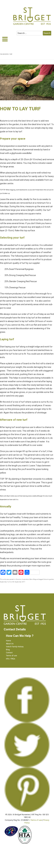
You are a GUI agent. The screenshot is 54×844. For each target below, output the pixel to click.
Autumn (18, 579)
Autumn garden (49, 579)
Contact (9, 653)
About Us (10, 644)
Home (8, 641)
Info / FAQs (10, 659)
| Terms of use (36, 820)
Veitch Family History (15, 647)
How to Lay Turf (20, 109)
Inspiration (25, 579)
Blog (8, 650)
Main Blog (32, 579)
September (3, 582)
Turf (8, 582)
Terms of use (11, 656)
